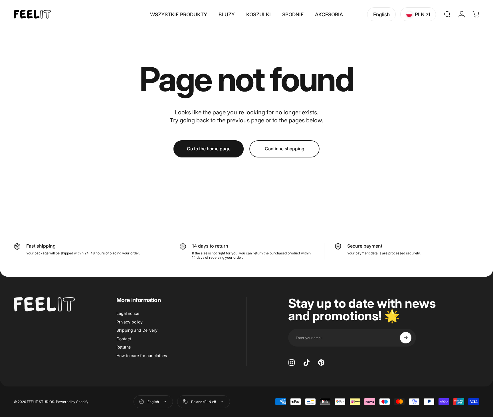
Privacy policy (129, 321)
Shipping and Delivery (136, 330)
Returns (123, 347)
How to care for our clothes (141, 355)
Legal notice (127, 313)
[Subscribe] (405, 337)
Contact (123, 338)
